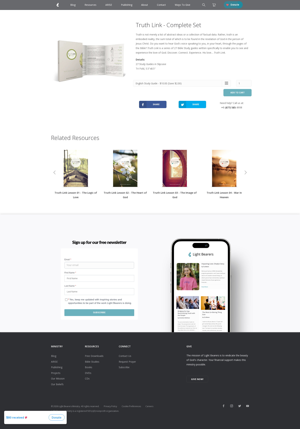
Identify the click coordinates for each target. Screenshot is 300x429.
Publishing (126, 4)
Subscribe (124, 367)
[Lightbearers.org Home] (58, 4)
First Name (70, 273)
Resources (90, 4)
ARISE (108, 4)
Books (88, 367)
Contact (161, 4)
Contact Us (125, 356)
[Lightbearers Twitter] (239, 406)
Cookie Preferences (131, 406)
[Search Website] (203, 5)
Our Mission (58, 378)
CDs (87, 378)
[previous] (54, 173)
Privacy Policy (110, 406)
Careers (149, 406)
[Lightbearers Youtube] (247, 406)
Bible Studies (92, 361)
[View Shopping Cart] (214, 5)
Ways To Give (182, 4)
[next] (245, 173)
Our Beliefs (57, 384)
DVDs (88, 373)
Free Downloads (94, 356)
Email (67, 259)
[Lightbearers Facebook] (223, 406)
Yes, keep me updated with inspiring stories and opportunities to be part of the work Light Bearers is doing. (100, 300)
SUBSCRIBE (99, 312)
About (144, 4)
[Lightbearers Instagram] (231, 406)
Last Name (70, 286)
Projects (55, 373)
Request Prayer (127, 361)
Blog (73, 4)
